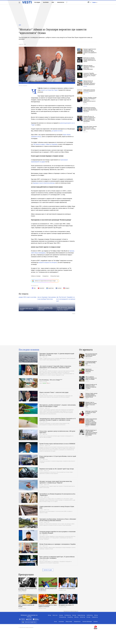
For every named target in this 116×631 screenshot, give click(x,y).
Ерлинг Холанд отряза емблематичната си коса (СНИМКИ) (57, 443)
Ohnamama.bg (62, 617)
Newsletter (42, 288)
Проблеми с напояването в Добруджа (89, 370)
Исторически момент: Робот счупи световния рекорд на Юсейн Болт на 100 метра (90, 109)
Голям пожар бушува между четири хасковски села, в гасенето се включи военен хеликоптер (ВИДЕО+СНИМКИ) (91, 422)
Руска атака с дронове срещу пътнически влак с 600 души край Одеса (57, 431)
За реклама (61, 621)
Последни (37, 2)
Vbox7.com (55, 615)
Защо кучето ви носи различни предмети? (89, 90)
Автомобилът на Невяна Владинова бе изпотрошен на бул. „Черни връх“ (57, 494)
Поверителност (77, 621)
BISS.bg (96, 615)
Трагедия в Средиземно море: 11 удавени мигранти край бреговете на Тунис (56, 354)
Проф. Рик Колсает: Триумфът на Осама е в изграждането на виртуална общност (65, 309)
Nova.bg (74, 615)
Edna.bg (88, 617)
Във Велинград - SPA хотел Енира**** (50, 380)
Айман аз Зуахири (36, 276)
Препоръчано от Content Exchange (70, 611)
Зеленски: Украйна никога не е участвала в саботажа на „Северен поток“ (89, 75)
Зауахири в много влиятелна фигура (44, 183)
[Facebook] (97, 623)
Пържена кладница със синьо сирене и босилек (48, 605)
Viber (34, 288)
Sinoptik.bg (70, 617)
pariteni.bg (85, 86)
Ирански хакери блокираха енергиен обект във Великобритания (89, 67)
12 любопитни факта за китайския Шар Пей (91, 363)
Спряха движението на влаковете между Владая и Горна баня (56, 507)
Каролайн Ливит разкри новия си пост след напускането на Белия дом (90, 128)
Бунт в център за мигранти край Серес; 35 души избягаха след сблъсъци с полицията (57, 557)
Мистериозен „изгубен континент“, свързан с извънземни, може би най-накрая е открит (57, 405)
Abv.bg (49, 615)
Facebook (59, 288)
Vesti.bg (27, 2)
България (45, 2)
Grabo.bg (76, 617)
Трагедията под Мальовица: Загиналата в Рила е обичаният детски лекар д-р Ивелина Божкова (57, 519)
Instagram (67, 288)
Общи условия (69, 621)
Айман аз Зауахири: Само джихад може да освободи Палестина (45, 309)
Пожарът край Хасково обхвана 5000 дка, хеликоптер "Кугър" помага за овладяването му (90, 51)
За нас (55, 621)
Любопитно (60, 2)
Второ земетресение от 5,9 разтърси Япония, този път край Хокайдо (57, 456)
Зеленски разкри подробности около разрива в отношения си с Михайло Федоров (57, 532)
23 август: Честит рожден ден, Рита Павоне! (27, 589)
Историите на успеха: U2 (66, 605)
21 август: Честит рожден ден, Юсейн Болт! (48, 589)
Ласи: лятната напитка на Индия (26, 605)
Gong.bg (61, 615)
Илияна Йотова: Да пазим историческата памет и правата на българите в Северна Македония (89, 119)
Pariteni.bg (82, 617)
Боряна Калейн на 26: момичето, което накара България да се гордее (91, 386)
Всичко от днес (48, 570)
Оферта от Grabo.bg (43, 381)
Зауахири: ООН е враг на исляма (26, 309)
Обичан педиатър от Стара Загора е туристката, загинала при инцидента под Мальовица (91, 432)
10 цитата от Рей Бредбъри (67, 588)
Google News (51, 288)
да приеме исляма (57, 131)
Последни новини (29, 350)
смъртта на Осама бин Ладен (49, 90)
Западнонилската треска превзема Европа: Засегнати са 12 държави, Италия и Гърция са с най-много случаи (57, 419)
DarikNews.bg (67, 615)
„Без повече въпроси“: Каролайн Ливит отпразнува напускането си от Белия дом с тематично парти (55, 366)
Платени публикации (87, 621)
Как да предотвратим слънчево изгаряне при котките (91, 355)
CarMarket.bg (90, 615)
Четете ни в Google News (30, 622)
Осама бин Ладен (55, 276)
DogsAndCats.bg (81, 615)
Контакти (95, 621)
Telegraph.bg (95, 617)
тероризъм (45, 276)
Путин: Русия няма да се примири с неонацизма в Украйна (57, 544)
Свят (52, 2)
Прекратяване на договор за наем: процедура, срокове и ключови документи (89, 82)
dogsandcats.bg (86, 92)
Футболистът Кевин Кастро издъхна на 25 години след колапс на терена (89, 59)
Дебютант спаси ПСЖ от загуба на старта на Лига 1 (91, 412)
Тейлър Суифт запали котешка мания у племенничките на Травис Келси (91, 395)
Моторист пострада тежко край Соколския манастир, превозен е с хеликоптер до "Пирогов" (55, 482)
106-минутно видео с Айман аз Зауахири (45, 144)
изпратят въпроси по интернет (48, 262)
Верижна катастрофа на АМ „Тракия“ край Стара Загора (56, 469)
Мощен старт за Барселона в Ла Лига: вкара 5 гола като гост (91, 404)
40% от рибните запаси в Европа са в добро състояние (91, 378)
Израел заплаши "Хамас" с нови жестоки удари (53, 392)
